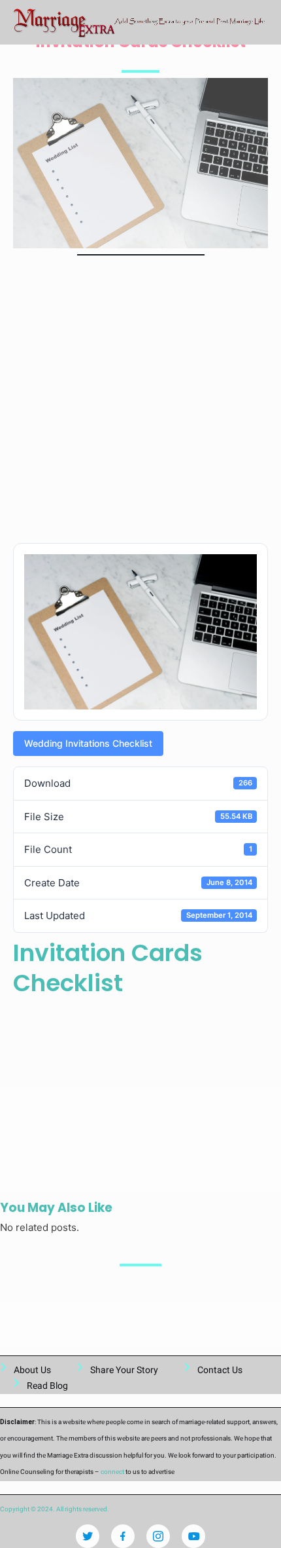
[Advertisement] (140, 402)
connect (112, 1472)
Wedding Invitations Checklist (88, 743)
